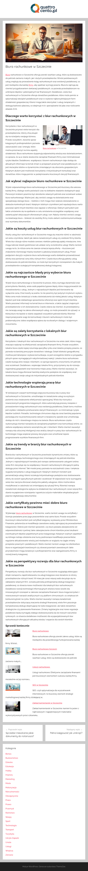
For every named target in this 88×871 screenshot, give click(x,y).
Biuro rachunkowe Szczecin (44, 649)
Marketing (10, 779)
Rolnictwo (10, 813)
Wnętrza (9, 851)
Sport (8, 821)
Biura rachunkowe (49, 148)
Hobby (8, 771)
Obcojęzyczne (12, 796)
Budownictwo (12, 758)
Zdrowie (9, 855)
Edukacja (10, 766)
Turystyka (10, 834)
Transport (10, 829)
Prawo (8, 804)
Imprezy (9, 775)
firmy (31, 85)
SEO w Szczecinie (40, 685)
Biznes (8, 754)
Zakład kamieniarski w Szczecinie (47, 703)
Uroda (8, 842)
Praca (8, 800)
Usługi (8, 846)
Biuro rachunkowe (40, 631)
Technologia (11, 825)
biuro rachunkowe (24, 513)
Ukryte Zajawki (12, 838)
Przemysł (10, 808)
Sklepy (9, 817)
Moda (8, 783)
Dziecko (9, 762)
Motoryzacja (11, 787)
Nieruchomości (12, 791)
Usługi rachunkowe (41, 667)
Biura (8, 75)
